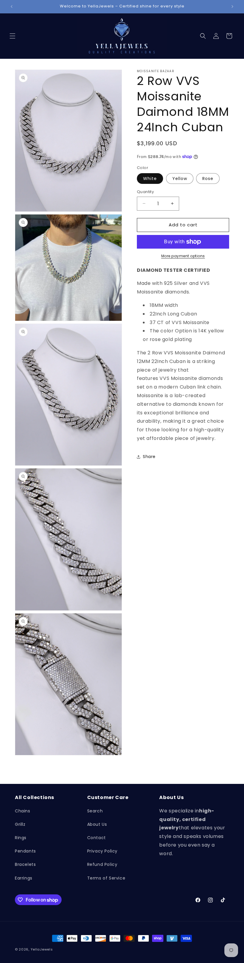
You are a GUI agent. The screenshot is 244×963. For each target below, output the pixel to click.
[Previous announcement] (11, 6)
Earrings (23, 878)
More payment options (183, 255)
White (150, 178)
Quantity (145, 192)
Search (95, 811)
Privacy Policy (102, 851)
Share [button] (149, 457)
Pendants (25, 851)
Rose (207, 178)
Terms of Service (106, 878)
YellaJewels (42, 949)
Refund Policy (102, 864)
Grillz (20, 824)
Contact (96, 838)
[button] (12, 35)
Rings (20, 838)
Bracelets (25, 864)
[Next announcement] (232, 6)
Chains (22, 811)
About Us (97, 824)
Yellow (179, 178)
